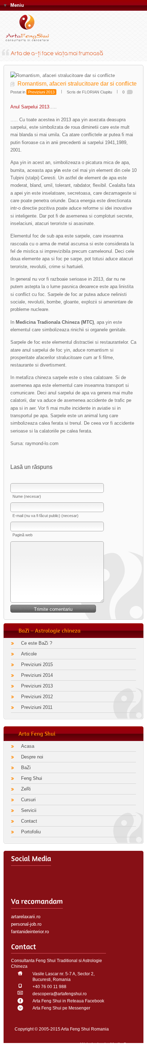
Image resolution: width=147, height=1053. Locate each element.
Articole (29, 653)
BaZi (26, 767)
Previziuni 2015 (37, 664)
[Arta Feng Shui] (30, 29)
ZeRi (26, 789)
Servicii (28, 810)
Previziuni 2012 (37, 696)
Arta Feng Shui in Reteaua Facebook (68, 1000)
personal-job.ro (26, 924)
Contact (29, 821)
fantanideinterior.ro (30, 931)
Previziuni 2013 (41, 92)
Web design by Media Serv (106, 1044)
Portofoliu (31, 831)
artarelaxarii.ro (25, 916)
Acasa (27, 746)
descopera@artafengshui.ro (59, 993)
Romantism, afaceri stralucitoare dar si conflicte (77, 84)
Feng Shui (31, 778)
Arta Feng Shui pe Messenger (61, 1008)
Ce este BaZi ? (36, 643)
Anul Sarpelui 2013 (29, 106)
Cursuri (28, 799)
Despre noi (32, 757)
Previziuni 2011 (36, 707)
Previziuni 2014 (37, 675)
